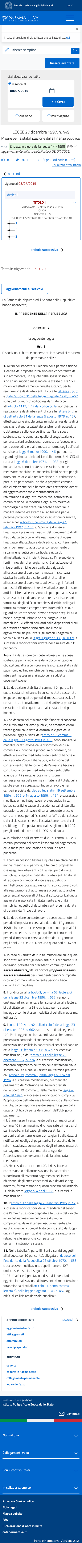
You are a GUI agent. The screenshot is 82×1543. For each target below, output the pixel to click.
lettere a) (64, 391)
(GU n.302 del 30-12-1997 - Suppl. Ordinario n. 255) (38, 159)
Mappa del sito (12, 1513)
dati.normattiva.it (14, 1532)
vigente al (19, 83)
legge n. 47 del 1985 (38, 1190)
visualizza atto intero (66, 164)
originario (25, 115)
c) (77, 391)
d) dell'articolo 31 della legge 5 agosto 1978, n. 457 (42, 396)
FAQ (5, 1519)
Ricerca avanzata (62, 62)
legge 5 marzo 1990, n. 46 (37, 451)
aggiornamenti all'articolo (24, 288)
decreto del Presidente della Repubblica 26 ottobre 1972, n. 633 (40, 1258)
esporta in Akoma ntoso (21, 1371)
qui (68, 37)
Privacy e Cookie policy (18, 1501)
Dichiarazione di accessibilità (22, 1525)
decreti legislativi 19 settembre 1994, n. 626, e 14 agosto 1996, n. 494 (39, 793)
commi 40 (15, 1024)
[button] (52, 90)
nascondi (14, 173)
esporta (11, 1365)
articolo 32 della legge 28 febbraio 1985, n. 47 (43, 1202)
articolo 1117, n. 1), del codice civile (32, 406)
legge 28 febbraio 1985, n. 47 (31, 1049)
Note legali (10, 1507)
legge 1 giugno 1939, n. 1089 (53, 637)
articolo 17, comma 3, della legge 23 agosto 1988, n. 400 (37, 737)
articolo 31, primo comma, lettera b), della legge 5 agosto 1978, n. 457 (36, 1288)
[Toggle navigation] (69, 18)
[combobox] (41, 50)
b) (73, 391)
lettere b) (64, 411)
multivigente (60, 115)
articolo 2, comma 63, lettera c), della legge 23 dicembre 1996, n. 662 (37, 995)
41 (26, 1024)
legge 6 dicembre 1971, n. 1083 (36, 461)
